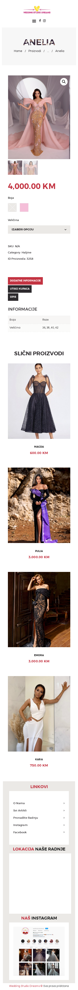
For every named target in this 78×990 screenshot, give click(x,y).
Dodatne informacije (25, 280)
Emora (39, 655)
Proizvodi (34, 51)
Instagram (20, 825)
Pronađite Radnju (25, 818)
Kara (39, 759)
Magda (39, 446)
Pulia (39, 551)
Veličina (13, 220)
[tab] (39, 281)
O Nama (19, 803)
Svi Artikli (20, 810)
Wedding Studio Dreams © (26, 986)
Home (18, 51)
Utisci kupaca (20, 288)
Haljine (26, 252)
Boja (11, 198)
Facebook (20, 832)
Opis (13, 297)
